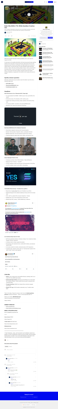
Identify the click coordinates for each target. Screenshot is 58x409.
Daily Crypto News (11, 358)
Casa (17, 85)
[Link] (3, 77)
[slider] (29, 22)
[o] (20, 116)
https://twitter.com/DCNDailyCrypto (13, 308)
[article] (46, 49)
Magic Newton (7, 317)
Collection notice (35, 402)
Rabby (12, 83)
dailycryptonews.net (10, 306)
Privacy (29, 402)
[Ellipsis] (35, 355)
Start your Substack (27, 404)
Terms (32, 402)
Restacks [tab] (10, 346)
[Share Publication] (47, 2)
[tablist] (8, 346)
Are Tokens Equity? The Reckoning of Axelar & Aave (47, 57)
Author (9, 359)
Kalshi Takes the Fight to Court (48, 77)
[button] (22, 14)
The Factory (47, 50)
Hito (16, 87)
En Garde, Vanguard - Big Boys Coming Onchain (48, 74)
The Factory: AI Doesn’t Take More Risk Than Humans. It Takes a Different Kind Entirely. (48, 53)
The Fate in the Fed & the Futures (48, 69)
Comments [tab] (6, 346)
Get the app (33, 404)
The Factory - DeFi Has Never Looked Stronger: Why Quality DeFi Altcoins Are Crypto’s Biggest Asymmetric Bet (48, 49)
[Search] (45, 2)
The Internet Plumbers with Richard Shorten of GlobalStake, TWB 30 (48, 61)
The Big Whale (14, 191)
